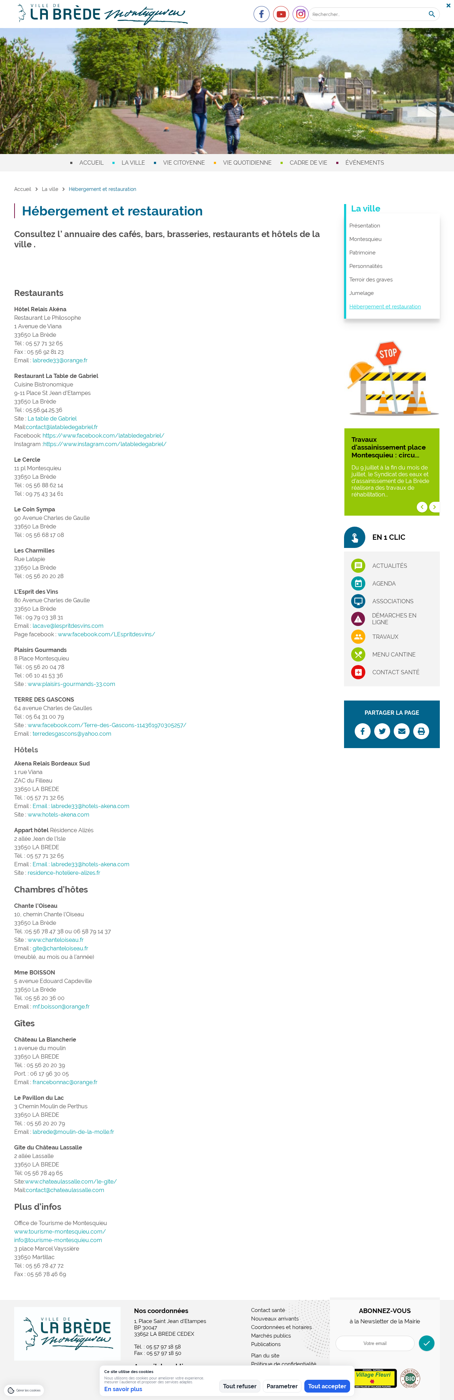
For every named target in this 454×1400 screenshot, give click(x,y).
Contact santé (396, 672)
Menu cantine (394, 654)
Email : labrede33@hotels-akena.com (81, 806)
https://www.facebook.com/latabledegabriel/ (104, 435)
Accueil (91, 162)
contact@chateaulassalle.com (65, 1190)
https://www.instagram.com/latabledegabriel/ (105, 444)
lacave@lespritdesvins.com (68, 625)
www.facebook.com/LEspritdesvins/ (106, 634)
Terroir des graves (371, 279)
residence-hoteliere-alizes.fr (64, 872)
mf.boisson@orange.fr (61, 1006)
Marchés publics (271, 1336)
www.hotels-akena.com (58, 814)
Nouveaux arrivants (275, 1319)
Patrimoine (362, 252)
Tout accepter (327, 1386)
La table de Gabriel (52, 418)
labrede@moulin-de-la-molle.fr (73, 1132)
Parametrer (282, 1386)
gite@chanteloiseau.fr (60, 948)
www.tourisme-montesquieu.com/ (60, 1231)
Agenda (384, 583)
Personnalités (365, 266)
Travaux (385, 636)
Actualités (389, 565)
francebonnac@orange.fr (65, 1082)
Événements (364, 162)
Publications (266, 1344)
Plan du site (265, 1355)
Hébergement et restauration (385, 306)
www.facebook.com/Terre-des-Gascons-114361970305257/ (107, 725)
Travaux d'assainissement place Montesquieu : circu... (388, 447)
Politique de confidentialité (283, 1364)
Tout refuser (239, 1386)
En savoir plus (123, 1389)
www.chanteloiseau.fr (56, 940)
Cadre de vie (308, 162)
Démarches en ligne (394, 619)
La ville (133, 162)
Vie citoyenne (184, 162)
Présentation (364, 226)
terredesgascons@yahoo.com (72, 733)
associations (393, 601)
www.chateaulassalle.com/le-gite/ (71, 1181)
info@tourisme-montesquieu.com (58, 1240)
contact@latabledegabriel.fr (62, 427)
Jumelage (361, 293)
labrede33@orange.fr (60, 360)
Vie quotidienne (247, 162)
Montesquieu (365, 239)
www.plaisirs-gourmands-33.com (71, 684)
